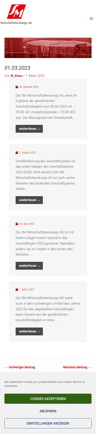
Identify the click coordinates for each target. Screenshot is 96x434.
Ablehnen (48, 411)
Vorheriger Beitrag (20, 367)
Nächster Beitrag (77, 367)
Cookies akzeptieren (48, 399)
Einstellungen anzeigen (48, 423)
